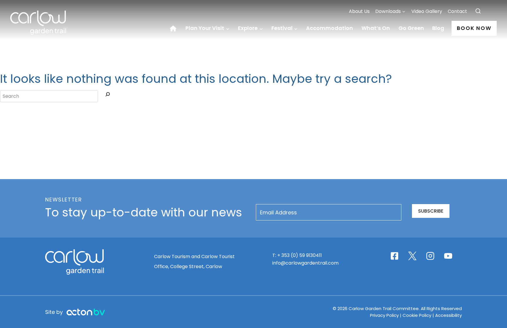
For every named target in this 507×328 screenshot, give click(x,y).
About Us (359, 11)
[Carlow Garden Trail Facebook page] (394, 256)
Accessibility (448, 315)
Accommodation (329, 28)
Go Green (411, 28)
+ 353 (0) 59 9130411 (299, 255)
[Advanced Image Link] (86, 312)
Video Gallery (426, 11)
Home (175, 28)
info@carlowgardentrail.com (305, 263)
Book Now (474, 28)
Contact (457, 11)
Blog (438, 28)
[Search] (107, 95)
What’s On (375, 28)
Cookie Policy (417, 315)
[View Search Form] (478, 11)
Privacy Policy (385, 315)
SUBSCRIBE (430, 211)
